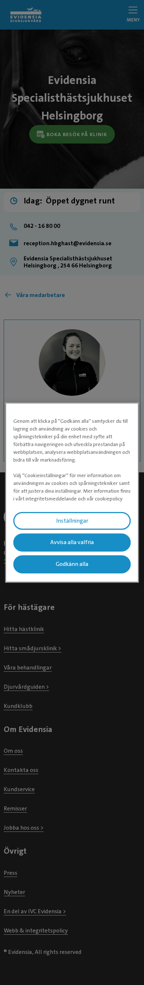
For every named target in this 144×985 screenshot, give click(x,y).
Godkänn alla (72, 564)
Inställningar (72, 520)
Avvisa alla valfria (72, 542)
